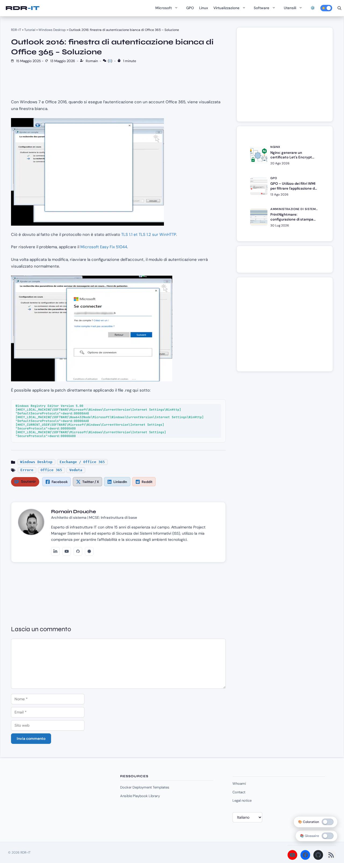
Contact (238, 792)
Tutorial (29, 30)
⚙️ (312, 8)
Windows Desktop (52, 30)
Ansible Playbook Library (140, 796)
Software (261, 8)
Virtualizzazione (226, 8)
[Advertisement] (288, 77)
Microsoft (163, 8)
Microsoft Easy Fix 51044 (103, 247)
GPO (190, 8)
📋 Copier (214, 405)
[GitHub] (78, 551)
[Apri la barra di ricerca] (339, 8)
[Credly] (89, 551)
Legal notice (242, 800)
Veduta (75, 470)
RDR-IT (22, 8)
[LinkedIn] (55, 551)
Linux (203, 8)
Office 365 (51, 470)
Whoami (239, 783)
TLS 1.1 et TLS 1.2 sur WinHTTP (148, 234)
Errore (26, 470)
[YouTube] (66, 551)
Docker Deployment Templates (144, 787)
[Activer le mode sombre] (326, 8)
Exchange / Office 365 (82, 462)
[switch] (328, 836)
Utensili (290, 8)
